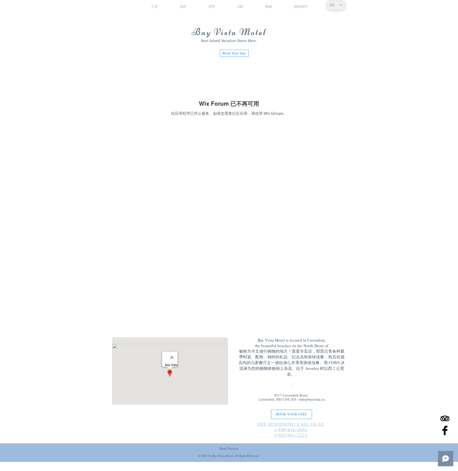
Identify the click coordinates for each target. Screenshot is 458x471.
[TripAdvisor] (445, 418)
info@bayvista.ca (312, 399)
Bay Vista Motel (229, 32)
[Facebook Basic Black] (445, 430)
